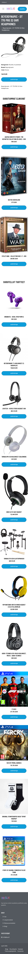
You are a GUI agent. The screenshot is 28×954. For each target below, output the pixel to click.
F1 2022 (14, 709)
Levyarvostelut (8, 920)
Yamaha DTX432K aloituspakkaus (14, 559)
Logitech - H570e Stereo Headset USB (14, 408)
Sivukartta (20, 951)
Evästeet (20, 949)
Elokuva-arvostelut (9, 923)
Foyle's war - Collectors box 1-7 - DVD (14, 256)
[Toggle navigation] (3, 8)
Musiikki (11, 65)
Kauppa (22, 9)
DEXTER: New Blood (14, 200)
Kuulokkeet (17, 65)
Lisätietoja (14, 79)
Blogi (5, 926)
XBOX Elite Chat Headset (14, 512)
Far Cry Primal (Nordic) (14, 763)
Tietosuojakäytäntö (10, 951)
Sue (5, 917)
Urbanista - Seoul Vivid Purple (14, 317)
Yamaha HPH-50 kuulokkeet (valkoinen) (14, 457)
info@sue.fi (4, 2)
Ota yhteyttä (13, 949)
